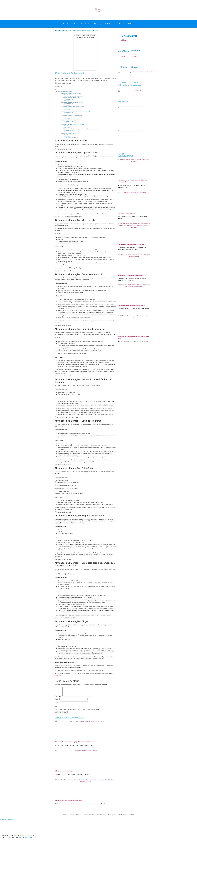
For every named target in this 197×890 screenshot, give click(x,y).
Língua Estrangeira (135, 84)
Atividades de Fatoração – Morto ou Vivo (70, 97)
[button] (136, 23)
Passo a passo (67, 100)
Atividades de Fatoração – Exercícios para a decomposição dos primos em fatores (80, 128)
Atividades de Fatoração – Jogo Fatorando (71, 93)
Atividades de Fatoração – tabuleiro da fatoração (72, 106)
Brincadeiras (135, 67)
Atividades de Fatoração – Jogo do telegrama (71, 115)
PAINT (129, 24)
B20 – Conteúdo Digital (25, 837)
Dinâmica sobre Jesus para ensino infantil (131, 305)
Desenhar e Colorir (72, 24)
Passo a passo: (67, 105)
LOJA (62, 24)
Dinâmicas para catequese (64, 771)
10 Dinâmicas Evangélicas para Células (130, 275)
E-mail (57, 702)
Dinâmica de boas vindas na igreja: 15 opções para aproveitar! (75, 742)
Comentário (58, 696)
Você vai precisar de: (68, 94)
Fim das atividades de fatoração (71, 137)
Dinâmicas (123, 101)
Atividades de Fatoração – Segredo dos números (72, 124)
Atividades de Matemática (73, 30)
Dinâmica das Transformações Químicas (68, 800)
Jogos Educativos (123, 84)
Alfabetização (98, 24)
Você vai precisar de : (68, 108)
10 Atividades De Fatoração (65, 91)
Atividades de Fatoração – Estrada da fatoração (72, 102)
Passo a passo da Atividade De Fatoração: (73, 96)
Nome (57, 699)
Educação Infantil (86, 24)
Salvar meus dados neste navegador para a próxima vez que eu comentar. (77, 709)
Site (56, 706)
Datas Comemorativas (123, 51)
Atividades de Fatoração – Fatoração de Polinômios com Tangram (76, 111)
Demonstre (58, 675)
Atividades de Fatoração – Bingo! (68, 133)
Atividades (123, 67)
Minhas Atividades (60, 30)
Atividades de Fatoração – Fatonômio (69, 120)
